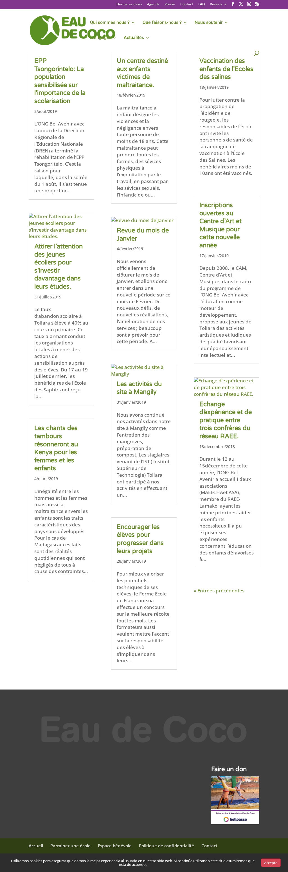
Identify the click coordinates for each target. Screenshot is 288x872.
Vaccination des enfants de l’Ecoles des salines (226, 69)
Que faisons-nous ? (162, 23)
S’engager (100, 38)
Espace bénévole (115, 845)
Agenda (153, 4)
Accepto (271, 862)
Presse (170, 4)
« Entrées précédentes (219, 590)
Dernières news (129, 4)
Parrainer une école (70, 845)
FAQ (201, 4)
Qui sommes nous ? (110, 23)
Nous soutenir (209, 23)
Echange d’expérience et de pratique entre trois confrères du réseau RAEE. (225, 420)
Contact (186, 4)
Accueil (36, 845)
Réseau (216, 4)
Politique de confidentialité (166, 845)
